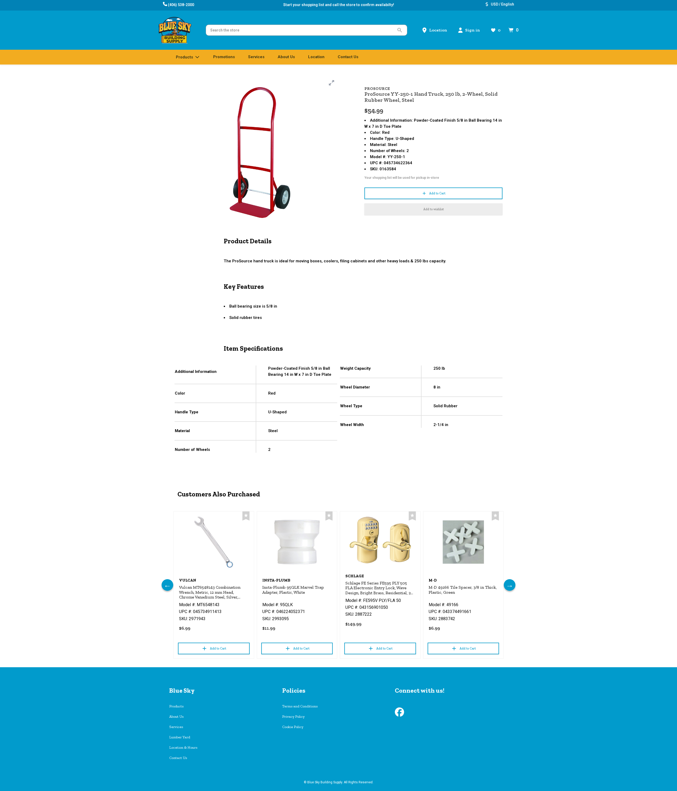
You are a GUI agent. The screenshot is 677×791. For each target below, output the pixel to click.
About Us (176, 716)
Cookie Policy (292, 727)
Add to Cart (437, 193)
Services (176, 727)
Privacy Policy (293, 716)
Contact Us (178, 758)
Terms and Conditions (300, 706)
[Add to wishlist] (246, 516)
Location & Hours (183, 747)
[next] (509, 585)
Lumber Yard (179, 737)
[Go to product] (213, 542)
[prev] (167, 585)
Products (176, 706)
